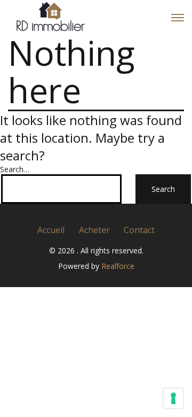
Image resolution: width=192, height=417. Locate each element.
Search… (14, 169)
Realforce (117, 266)
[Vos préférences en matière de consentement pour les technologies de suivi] (173, 398)
